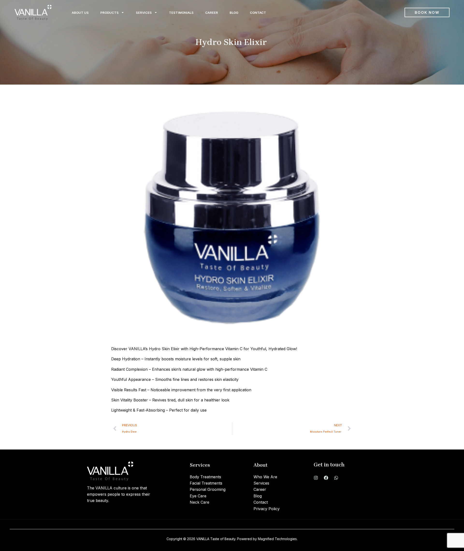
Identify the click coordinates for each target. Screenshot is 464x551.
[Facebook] (326, 478)
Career (211, 12)
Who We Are (265, 476)
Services (144, 12)
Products (109, 12)
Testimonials (181, 12)
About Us (80, 12)
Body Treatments (205, 476)
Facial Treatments (206, 483)
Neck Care (199, 502)
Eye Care (198, 495)
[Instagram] (316, 478)
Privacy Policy (267, 508)
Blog (234, 12)
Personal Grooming (207, 489)
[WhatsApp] (336, 478)
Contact (258, 12)
